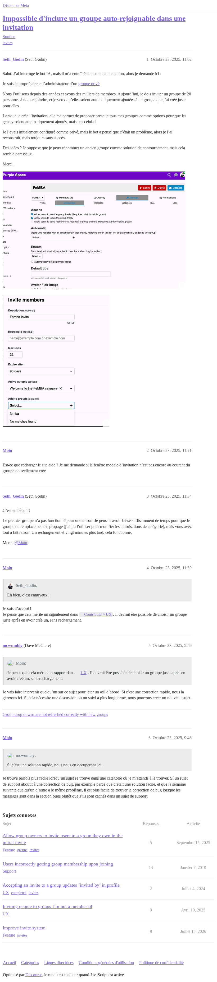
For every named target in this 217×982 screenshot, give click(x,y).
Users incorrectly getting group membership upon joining (58, 864)
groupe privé (89, 83)
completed (18, 893)
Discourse (33, 974)
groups (22, 850)
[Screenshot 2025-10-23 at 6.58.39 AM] (94, 230)
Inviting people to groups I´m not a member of (47, 906)
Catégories (30, 962)
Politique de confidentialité (161, 962)
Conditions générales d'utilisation (106, 962)
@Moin (21, 543)
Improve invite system (24, 927)
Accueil (9, 962)
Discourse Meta (16, 5)
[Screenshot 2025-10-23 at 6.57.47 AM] (56, 361)
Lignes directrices (59, 962)
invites (7, 43)
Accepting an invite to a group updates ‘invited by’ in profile (61, 885)
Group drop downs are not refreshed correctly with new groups (55, 714)
